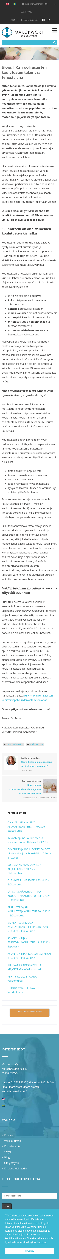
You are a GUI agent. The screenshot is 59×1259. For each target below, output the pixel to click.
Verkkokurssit (12, 1141)
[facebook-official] (43, 20)
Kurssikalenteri (13, 1146)
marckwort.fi (19, 1091)
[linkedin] (49, 20)
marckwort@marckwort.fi (24, 1087)
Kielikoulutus (27, 770)
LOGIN (13, 20)
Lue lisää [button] (42, 1242)
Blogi (7, 1157)
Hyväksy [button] (29, 1251)
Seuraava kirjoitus (25, 787)
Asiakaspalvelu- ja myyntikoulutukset (40, 797)
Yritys (7, 1152)
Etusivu (8, 1135)
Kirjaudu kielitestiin (29, 20)
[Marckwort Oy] (22, 26)
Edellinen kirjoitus (37, 762)
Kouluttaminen (36, 744)
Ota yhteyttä (11, 1163)
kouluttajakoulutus (15, 744)
